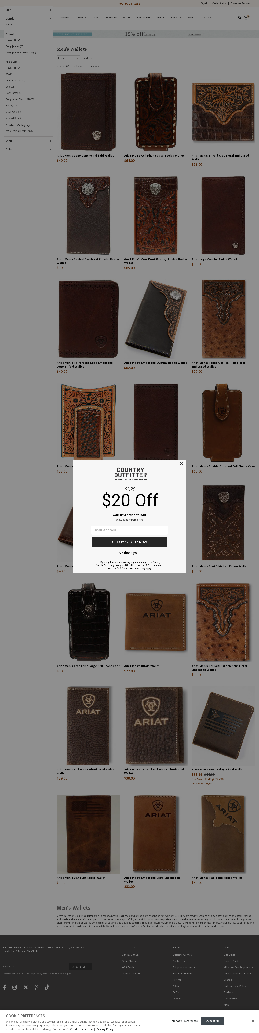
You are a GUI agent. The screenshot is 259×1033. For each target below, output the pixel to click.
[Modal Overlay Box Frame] (129, 516)
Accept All (212, 1021)
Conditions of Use (81, 1029)
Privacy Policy (105, 1029)
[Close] (253, 1021)
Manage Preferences (185, 1021)
